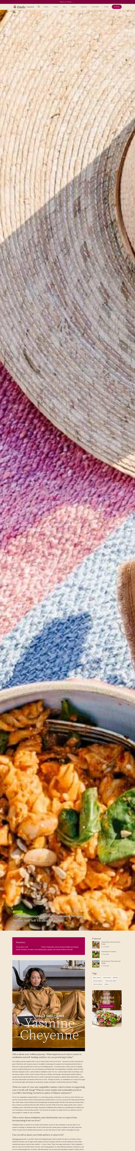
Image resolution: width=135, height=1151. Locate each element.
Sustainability (98, 981)
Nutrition (46, 7)
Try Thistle (116, 7)
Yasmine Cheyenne (34, 947)
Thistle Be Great (111, 981)
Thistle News (97, 984)
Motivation (107, 977)
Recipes (56, 7)
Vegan (106, 984)
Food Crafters (95, 7)
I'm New (106, 7)
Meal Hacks (97, 977)
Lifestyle (73, 7)
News (64, 7)
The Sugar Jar (16, 1139)
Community (84, 7)
